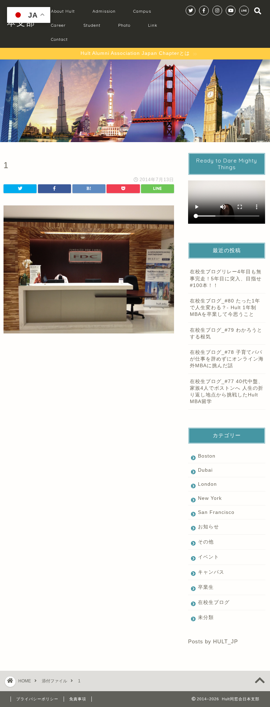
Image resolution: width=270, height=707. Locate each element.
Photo (124, 25)
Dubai (205, 470)
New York (210, 498)
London (207, 484)
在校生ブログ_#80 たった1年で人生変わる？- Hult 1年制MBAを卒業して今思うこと (225, 307)
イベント (208, 557)
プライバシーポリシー (37, 699)
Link (153, 25)
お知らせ (208, 526)
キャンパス (211, 572)
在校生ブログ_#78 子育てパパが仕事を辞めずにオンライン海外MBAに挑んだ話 (227, 359)
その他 (206, 541)
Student (92, 25)
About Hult (63, 11)
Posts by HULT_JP (213, 641)
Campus (142, 11)
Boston (207, 456)
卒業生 (206, 587)
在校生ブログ (214, 602)
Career (58, 25)
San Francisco (216, 512)
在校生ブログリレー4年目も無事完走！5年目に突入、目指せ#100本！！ (226, 278)
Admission (104, 11)
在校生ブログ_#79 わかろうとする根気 (226, 333)
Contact (59, 39)
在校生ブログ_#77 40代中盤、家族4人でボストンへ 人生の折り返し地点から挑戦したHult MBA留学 (226, 392)
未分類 (206, 617)
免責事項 (77, 699)
